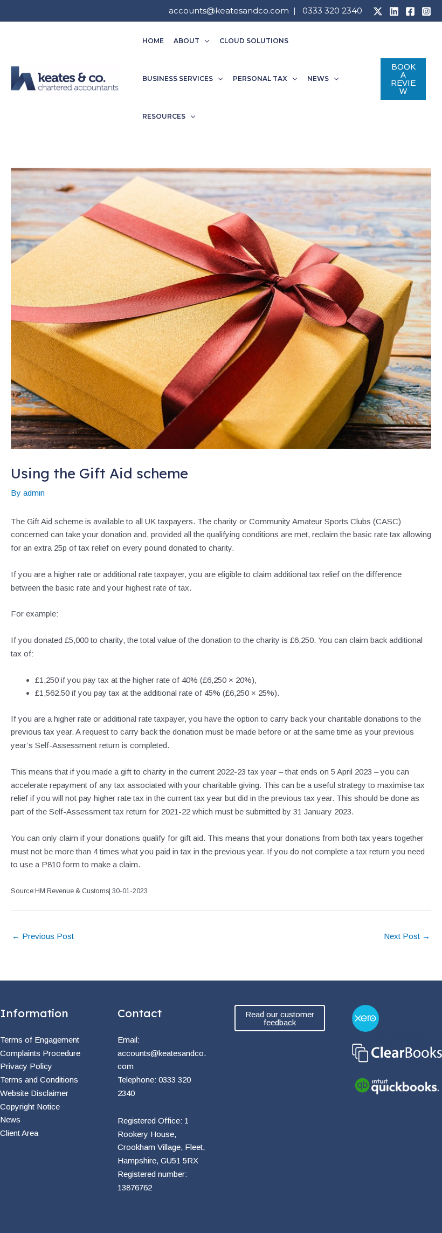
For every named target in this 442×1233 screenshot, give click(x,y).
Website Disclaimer (34, 1093)
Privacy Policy (26, 1066)
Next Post (407, 936)
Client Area (19, 1133)
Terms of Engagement (39, 1039)
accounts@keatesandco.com (229, 10)
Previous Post (43, 936)
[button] (204, 41)
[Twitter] (378, 11)
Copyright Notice (30, 1106)
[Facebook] (410, 11)
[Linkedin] (394, 11)
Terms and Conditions (39, 1079)
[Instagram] (426, 11)
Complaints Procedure (40, 1053)
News (10, 1119)
